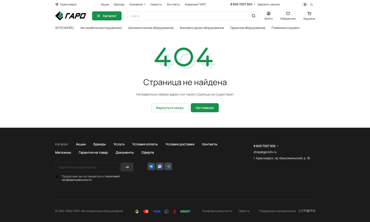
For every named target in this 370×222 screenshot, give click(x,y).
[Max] (160, 166)
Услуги (119, 144)
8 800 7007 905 (241, 4)
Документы (125, 152)
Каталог (61, 144)
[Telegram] (168, 166)
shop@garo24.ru (265, 152)
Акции (81, 144)
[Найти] (253, 15)
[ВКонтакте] (151, 166)
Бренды (99, 144)
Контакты (209, 144)
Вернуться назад (169, 108)
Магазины (63, 152)
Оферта (147, 152)
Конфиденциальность (217, 211)
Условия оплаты (145, 144)
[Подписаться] (127, 167)
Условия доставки (180, 144)
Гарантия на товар (93, 152)
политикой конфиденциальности (90, 178)
